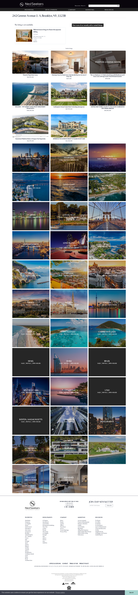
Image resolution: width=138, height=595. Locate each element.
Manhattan (27, 520)
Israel (26, 555)
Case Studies (46, 523)
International (46, 522)
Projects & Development (83, 522)
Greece (27, 544)
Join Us (62, 528)
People (61, 522)
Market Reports (99, 535)
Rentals (28, 158)
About (61, 520)
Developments (51, 9)
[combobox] (103, 6)
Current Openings (64, 530)
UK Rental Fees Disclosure (69, 581)
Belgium (27, 546)
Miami (26, 525)
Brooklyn (27, 533)
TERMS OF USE (74, 563)
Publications (81, 535)
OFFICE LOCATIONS (55, 563)
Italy (26, 539)
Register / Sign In (80, 5)
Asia (44, 541)
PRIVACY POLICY (84, 563)
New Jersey (28, 530)
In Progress (45, 520)
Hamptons (27, 522)
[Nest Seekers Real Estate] (30, 4)
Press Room (63, 527)
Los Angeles (28, 523)
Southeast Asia (28, 560)
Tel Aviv (44, 539)
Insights (79, 525)
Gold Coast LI (28, 527)
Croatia (27, 547)
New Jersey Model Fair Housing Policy (69, 578)
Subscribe (109, 505)
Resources (109, 9)
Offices (62, 525)
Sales (22, 158)
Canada (27, 549)
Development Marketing (48, 525)
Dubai (26, 557)
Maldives (45, 543)
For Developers (99, 525)
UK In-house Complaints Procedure (69, 577)
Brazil (26, 559)
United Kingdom (29, 535)
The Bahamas (28, 552)
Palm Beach (28, 528)
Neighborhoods (99, 531)
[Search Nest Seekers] (118, 6)
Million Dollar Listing (83, 533)
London (44, 528)
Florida (44, 530)
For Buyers (97, 520)
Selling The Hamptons (83, 530)
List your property (82, 520)
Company (72, 9)
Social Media (81, 527)
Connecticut (28, 531)
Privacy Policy (63, 531)
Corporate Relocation (100, 528)
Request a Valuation (82, 523)
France (26, 538)
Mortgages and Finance (101, 533)
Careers (62, 523)
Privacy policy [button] (60, 592)
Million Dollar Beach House (84, 531)
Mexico (27, 551)
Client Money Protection (69, 579)
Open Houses (36, 158)
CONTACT (65, 563)
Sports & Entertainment (100, 527)
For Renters (98, 523)
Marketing (90, 9)
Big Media (80, 528)
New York (45, 527)
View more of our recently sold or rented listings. (88, 25)
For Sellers (97, 522)
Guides (97, 530)
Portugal (27, 541)
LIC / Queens (28, 536)
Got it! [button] (131, 592)
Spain (26, 543)
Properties (29, 9)
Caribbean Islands (29, 554)
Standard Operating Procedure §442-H (69, 576)
